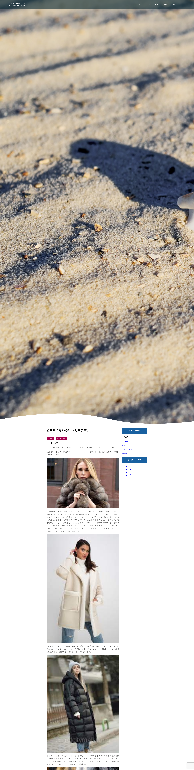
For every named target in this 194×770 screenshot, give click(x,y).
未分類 (124, 453)
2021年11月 (126, 472)
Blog (174, 4)
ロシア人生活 (61, 438)
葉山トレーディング (17, 4)
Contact (184, 4)
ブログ (50, 438)
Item (157, 4)
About (148, 4)
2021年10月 (126, 475)
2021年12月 (126, 469)
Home (138, 4)
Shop (166, 4)
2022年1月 (126, 466)
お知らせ (125, 441)
